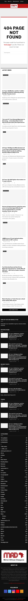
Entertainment (5, 103)
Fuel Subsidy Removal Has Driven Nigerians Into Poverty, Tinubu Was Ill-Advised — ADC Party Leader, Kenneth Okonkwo (13, 269)
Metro (2, 507)
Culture (2, 479)
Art (1, 457)
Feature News (4, 490)
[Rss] (21, 591)
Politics (4, 251)
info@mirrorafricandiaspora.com (17, 583)
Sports (2, 531)
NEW (2, 509)
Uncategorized (4, 542)
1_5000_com (4, 448)
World (3, 518)
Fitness (2, 492)
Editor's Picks (4, 481)
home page (7, 45)
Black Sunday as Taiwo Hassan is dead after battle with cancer (13, 299)
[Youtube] (17, 591)
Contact (21, 1)
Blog (5, 1)
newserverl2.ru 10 (5, 520)
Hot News (3, 498)
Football (3, 494)
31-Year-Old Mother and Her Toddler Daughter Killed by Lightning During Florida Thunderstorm (13, 92)
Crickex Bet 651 (4, 474)
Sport (2, 529)
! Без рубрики (4, 438)
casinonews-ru (4, 468)
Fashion (3, 488)
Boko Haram (4, 459)
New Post (3, 511)
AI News (3, 455)
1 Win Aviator (4, 446)
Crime (2, 477)
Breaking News (4, 461)
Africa (2, 453)
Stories (2, 535)
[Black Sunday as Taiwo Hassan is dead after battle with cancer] (14, 289)
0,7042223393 (4, 442)
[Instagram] (13, 591)
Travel (2, 540)
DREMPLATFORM (19, 599)
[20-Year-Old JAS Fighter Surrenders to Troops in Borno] (14, 170)
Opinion (3, 522)
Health (2, 496)
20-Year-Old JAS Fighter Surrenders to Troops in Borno (17, 389)
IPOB (2, 503)
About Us (9, 1)
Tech (2, 537)
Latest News (6, 70)
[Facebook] (5, 591)
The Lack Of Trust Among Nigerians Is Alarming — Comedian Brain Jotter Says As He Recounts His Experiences (13, 121)
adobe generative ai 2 (6, 451)
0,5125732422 (4, 440)
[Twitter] (9, 591)
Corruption (3, 472)
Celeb (2, 470)
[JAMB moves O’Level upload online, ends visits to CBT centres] (14, 229)
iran (2, 505)
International (4, 501)
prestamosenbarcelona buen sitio (9, 527)
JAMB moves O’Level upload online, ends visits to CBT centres (12, 239)
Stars (2, 533)
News (4, 163)
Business (3, 464)
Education (5, 222)
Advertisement (16, 1)
